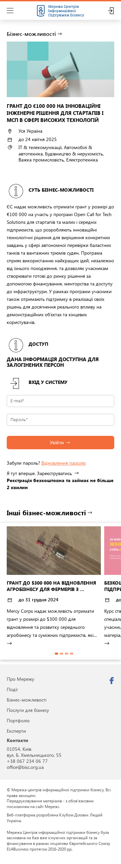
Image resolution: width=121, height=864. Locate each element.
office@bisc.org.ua (25, 767)
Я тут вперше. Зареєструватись (39, 473)
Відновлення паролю (63, 463)
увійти (57, 442)
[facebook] (111, 680)
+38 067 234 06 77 (27, 761)
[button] (56, 654)
